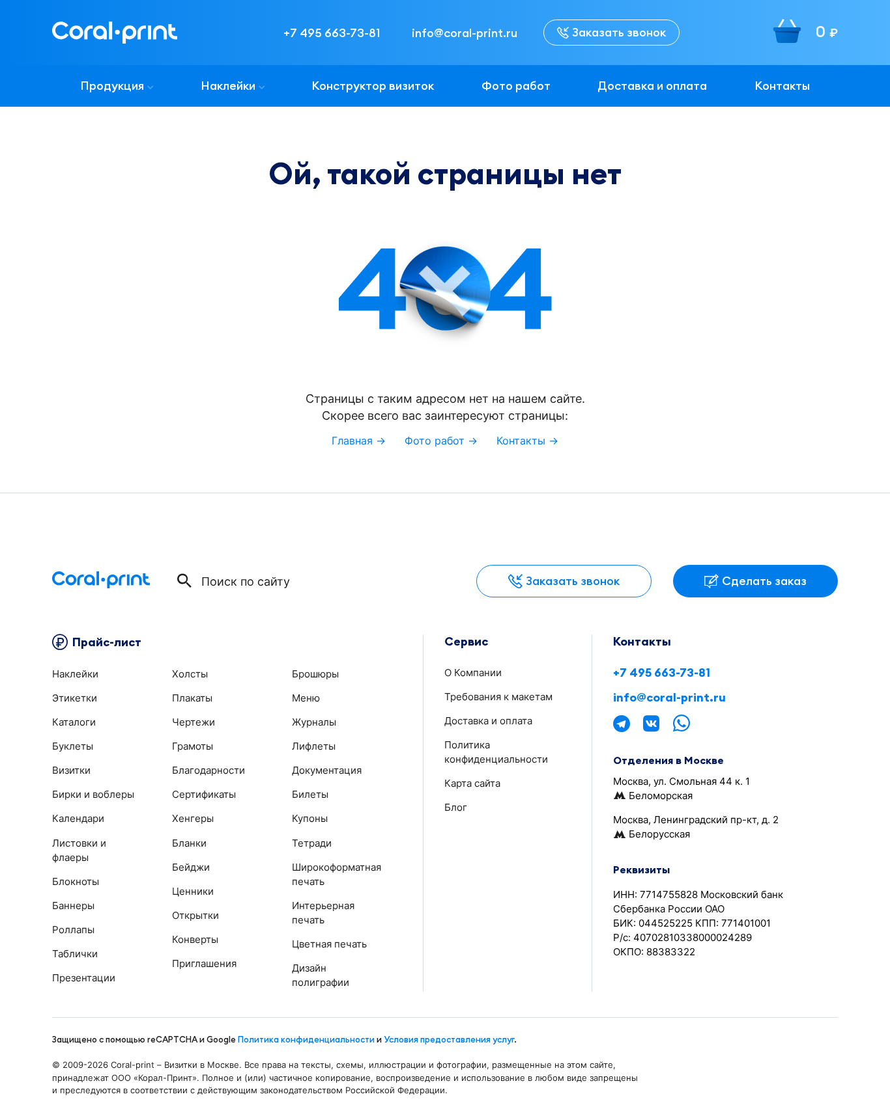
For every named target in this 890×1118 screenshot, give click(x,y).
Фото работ (516, 85)
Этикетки (74, 698)
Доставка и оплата (652, 85)
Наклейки (228, 85)
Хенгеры (193, 818)
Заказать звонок (619, 32)
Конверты (195, 939)
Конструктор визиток (372, 85)
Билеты (310, 794)
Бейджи (191, 867)
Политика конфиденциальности (306, 1039)
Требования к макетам (498, 696)
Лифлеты (314, 746)
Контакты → (527, 441)
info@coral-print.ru (669, 697)
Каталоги (74, 722)
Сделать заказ (764, 580)
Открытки (195, 915)
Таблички (75, 954)
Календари (78, 818)
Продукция (112, 85)
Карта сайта (472, 783)
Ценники (193, 891)
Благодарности (208, 770)
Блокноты (75, 881)
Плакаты (192, 698)
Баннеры (73, 905)
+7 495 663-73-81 (661, 673)
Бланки (189, 843)
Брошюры (315, 674)
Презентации (83, 978)
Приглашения (204, 963)
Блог (455, 807)
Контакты (782, 85)
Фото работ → (441, 441)
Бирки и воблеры (93, 794)
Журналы (314, 722)
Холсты (190, 674)
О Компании (473, 672)
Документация (327, 770)
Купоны (310, 818)
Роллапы (73, 929)
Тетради (312, 843)
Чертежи (193, 722)
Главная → (359, 441)
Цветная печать (329, 944)
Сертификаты (204, 794)
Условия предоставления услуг (449, 1039)
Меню (306, 698)
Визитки (71, 770)
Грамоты (192, 746)
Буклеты (72, 746)
